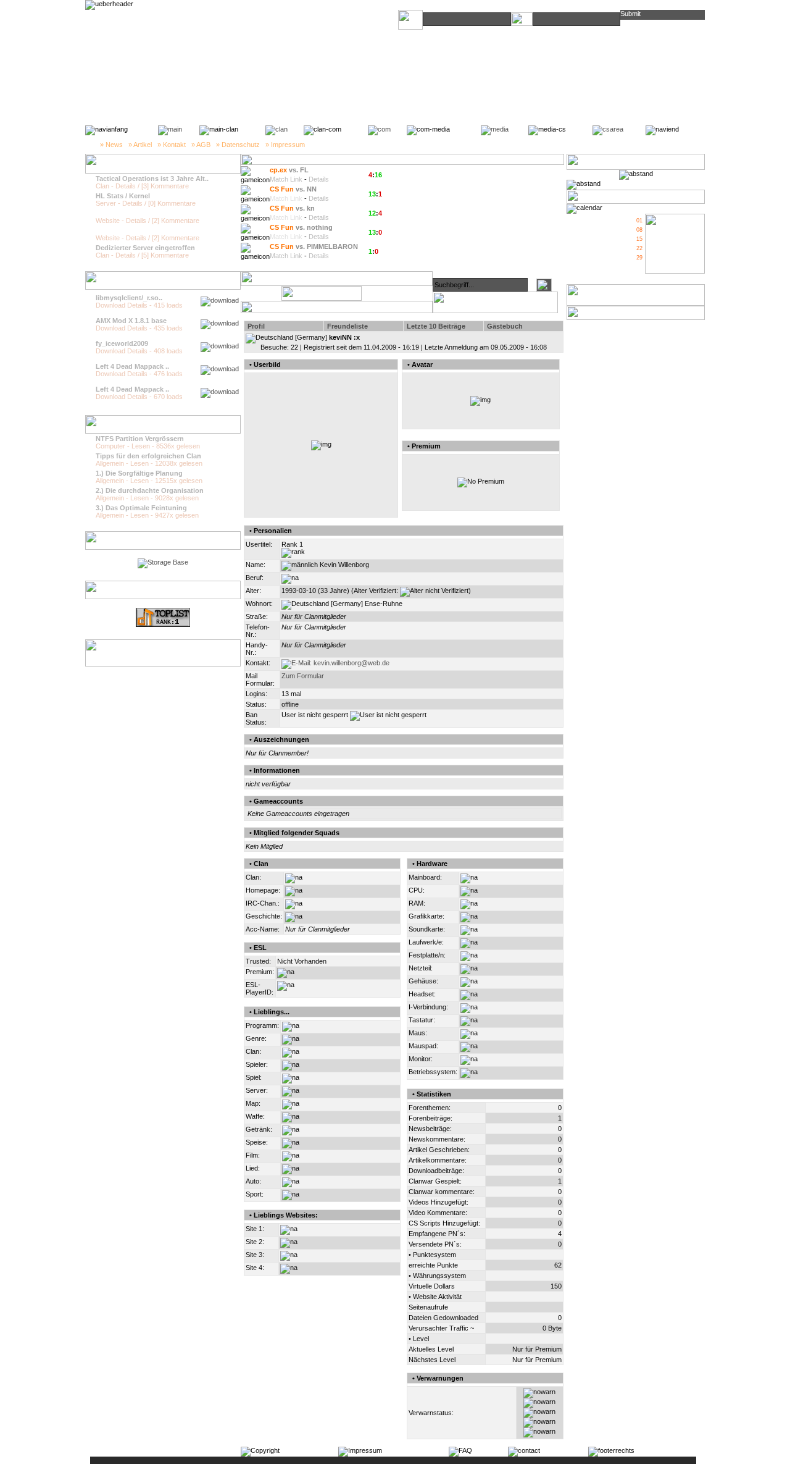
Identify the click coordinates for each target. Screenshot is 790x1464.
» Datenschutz (238, 144)
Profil (256, 326)
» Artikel (140, 144)
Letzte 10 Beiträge (436, 326)
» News (111, 144)
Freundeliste (347, 326)
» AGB (200, 144)
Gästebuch (505, 326)
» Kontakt (171, 144)
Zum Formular (302, 675)
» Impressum (285, 144)
